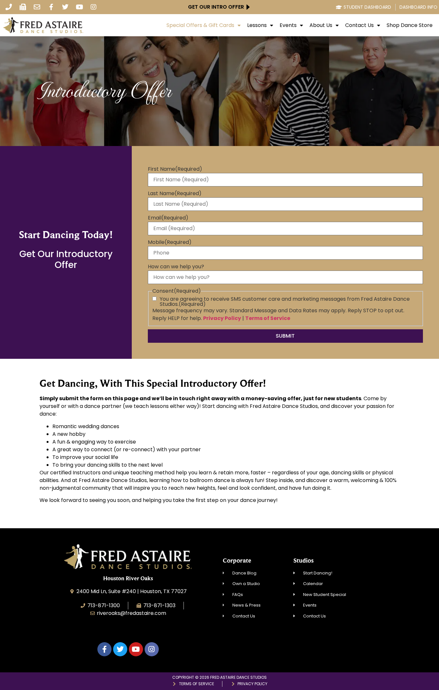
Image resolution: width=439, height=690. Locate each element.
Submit (285, 336)
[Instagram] (93, 7)
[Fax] (23, 7)
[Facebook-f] (51, 7)
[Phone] (9, 7)
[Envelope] (37, 7)
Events (288, 25)
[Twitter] (65, 7)
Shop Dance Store (410, 25)
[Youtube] (79, 7)
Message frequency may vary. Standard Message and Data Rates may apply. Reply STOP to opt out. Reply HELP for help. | (278, 314)
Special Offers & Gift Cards (200, 25)
